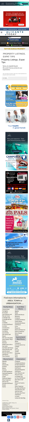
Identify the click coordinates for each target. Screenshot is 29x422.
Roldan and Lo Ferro (7, 344)
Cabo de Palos (6, 309)
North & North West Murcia (20, 338)
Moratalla (17, 353)
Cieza (16, 348)
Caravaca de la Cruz (20, 344)
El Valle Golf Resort (7, 371)
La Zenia (17, 396)
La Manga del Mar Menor (7, 320)
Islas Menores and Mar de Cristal (7, 315)
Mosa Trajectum (6, 380)
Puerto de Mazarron (20, 329)
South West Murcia (20, 308)
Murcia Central (8, 359)
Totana (16, 334)
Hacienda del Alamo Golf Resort (20, 323)
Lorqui (4, 376)
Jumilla (17, 351)
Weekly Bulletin (5, 409)
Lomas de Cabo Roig (20, 398)
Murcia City (5, 381)
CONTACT (5, 29)
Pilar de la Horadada (7, 337)
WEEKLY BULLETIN (22, 29)
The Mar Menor (8, 307)
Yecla (16, 356)
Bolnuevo (17, 316)
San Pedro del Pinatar (7, 347)
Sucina (4, 386)
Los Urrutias (5, 332)
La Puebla (4, 322)
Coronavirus (5, 405)
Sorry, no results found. (10, 66)
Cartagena (5, 311)
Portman (4, 342)
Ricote (4, 385)
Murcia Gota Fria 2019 (7, 407)
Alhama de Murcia (19, 314)
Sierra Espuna (18, 333)
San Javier (5, 346)
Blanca (4, 368)
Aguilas (17, 311)
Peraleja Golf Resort (7, 383)
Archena (4, 366)
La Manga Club (6, 317)
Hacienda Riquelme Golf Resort (7, 374)
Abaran (4, 363)
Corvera (4, 370)
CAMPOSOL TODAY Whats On (9, 402)
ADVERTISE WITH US (12, 29)
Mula (16, 355)
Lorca (16, 326)
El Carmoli (5, 312)
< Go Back (4, 78)
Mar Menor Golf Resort (6, 335)
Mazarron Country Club (19, 383)
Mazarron (17, 328)
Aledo (16, 313)
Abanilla (4, 361)
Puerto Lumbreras (19, 331)
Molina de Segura (6, 378)
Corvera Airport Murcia (7, 406)
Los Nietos (5, 331)
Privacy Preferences (17, 414)
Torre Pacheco (6, 356)
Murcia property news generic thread (10, 408)
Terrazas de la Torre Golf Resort (7, 353)
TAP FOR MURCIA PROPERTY (14, 49)
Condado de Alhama (20, 319)
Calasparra (18, 343)
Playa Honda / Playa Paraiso (7, 340)
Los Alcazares (5, 327)
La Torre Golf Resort (7, 324)
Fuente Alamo (18, 321)
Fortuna (17, 350)
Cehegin (17, 346)
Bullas (16, 341)
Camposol (17, 318)
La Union (4, 326)
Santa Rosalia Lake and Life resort (7, 350)
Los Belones (5, 329)
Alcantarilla (5, 364)
